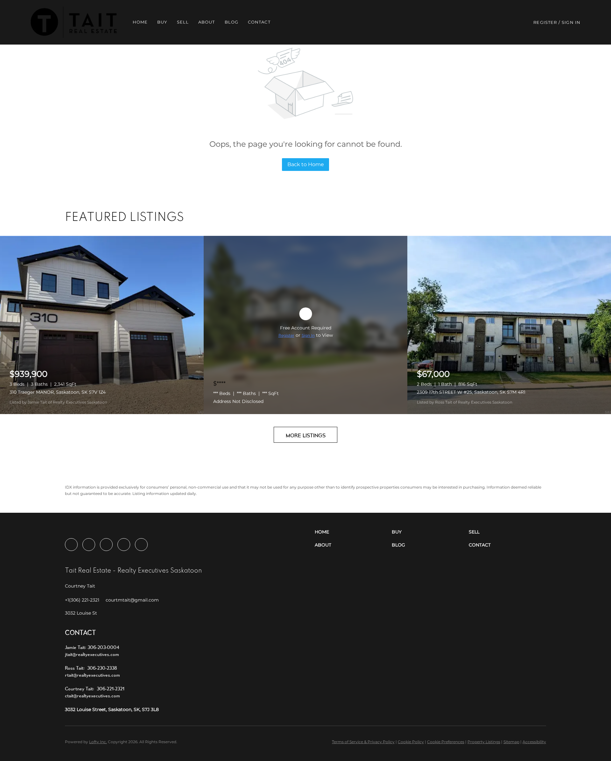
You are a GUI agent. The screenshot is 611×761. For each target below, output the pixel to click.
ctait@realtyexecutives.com (92, 695)
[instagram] (106, 544)
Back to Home (305, 164)
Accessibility (534, 741)
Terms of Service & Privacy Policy (363, 741)
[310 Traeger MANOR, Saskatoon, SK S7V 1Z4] (102, 325)
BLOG (231, 22)
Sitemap (511, 741)
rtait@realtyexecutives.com (92, 675)
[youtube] (123, 544)
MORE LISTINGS (306, 435)
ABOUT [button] (206, 22)
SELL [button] (183, 22)
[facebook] (71, 544)
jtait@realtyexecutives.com (92, 654)
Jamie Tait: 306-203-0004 (92, 647)
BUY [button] (162, 22)
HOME (140, 22)
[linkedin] (88, 544)
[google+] (141, 544)
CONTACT (259, 22)
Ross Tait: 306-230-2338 (91, 668)
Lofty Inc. (98, 741)
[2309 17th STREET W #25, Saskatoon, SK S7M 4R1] (509, 325)
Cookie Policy (411, 741)
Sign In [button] (571, 22)
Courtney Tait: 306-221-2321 (94, 688)
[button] (74, 22)
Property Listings (483, 741)
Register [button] (545, 22)
